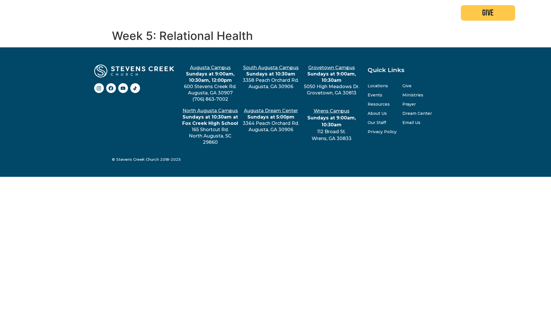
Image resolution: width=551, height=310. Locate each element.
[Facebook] (111, 88)
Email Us (411, 122)
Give (407, 85)
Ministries (412, 95)
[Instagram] (99, 88)
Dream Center (417, 113)
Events (375, 95)
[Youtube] (123, 88)
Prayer (409, 104)
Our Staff (377, 122)
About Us (377, 113)
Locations (378, 85)
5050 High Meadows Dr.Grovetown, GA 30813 (331, 80)
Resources (379, 104)
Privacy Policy (382, 131)
